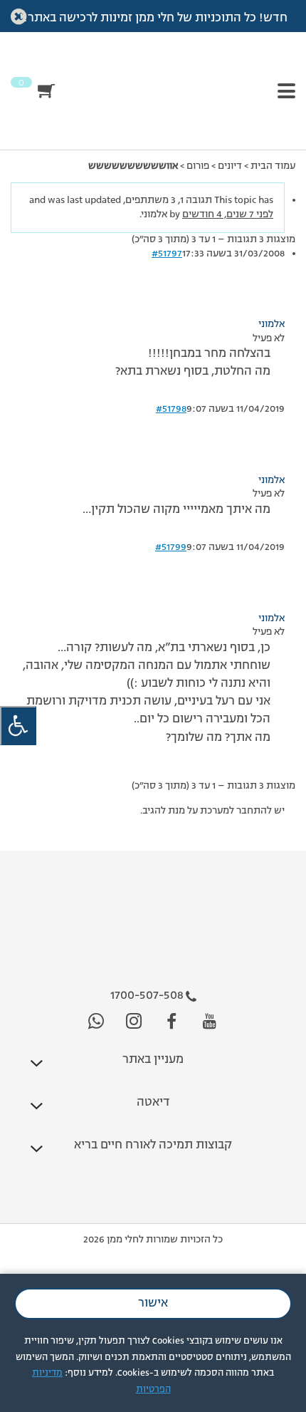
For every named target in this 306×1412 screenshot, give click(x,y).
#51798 (171, 409)
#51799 (170, 547)
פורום (197, 166)
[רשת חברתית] (209, 1022)
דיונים (230, 166)
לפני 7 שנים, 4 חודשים (227, 214)
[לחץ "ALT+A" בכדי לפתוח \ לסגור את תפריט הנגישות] (18, 725)
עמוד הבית (272, 166)
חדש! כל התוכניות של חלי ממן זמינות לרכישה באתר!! (153, 18)
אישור (153, 1304)
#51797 (167, 253)
